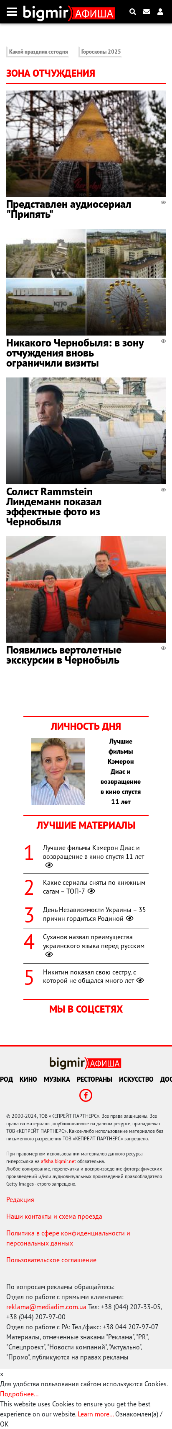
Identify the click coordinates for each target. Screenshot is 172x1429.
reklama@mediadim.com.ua (46, 1306)
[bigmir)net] (47, 12)
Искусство (136, 1079)
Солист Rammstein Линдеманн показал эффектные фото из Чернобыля (54, 506)
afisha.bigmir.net (58, 1161)
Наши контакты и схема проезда (54, 1216)
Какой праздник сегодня (38, 51)
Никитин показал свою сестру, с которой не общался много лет (89, 976)
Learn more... (96, 1414)
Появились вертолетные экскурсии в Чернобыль (63, 655)
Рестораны (94, 1079)
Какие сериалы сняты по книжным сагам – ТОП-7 (94, 886)
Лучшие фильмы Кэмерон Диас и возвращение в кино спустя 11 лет (93, 852)
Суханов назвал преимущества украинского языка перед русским (93, 941)
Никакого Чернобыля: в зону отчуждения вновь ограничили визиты (75, 353)
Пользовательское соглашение (51, 1260)
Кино (28, 1079)
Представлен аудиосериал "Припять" (69, 209)
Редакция (20, 1199)
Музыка (57, 1079)
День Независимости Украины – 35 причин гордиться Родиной (94, 914)
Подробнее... (19, 1394)
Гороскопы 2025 (101, 51)
